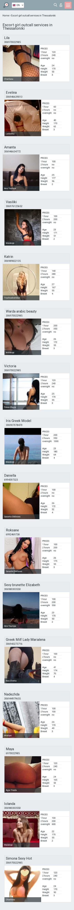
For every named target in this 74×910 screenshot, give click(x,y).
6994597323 (11, 479)
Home (6, 15)
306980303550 (12, 589)
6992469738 (13, 534)
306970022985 (12, 42)
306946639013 (14, 96)
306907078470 (14, 425)
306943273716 (14, 643)
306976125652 (14, 206)
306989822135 (12, 260)
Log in (62, 4)
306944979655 (12, 698)
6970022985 (13, 753)
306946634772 (12, 151)
